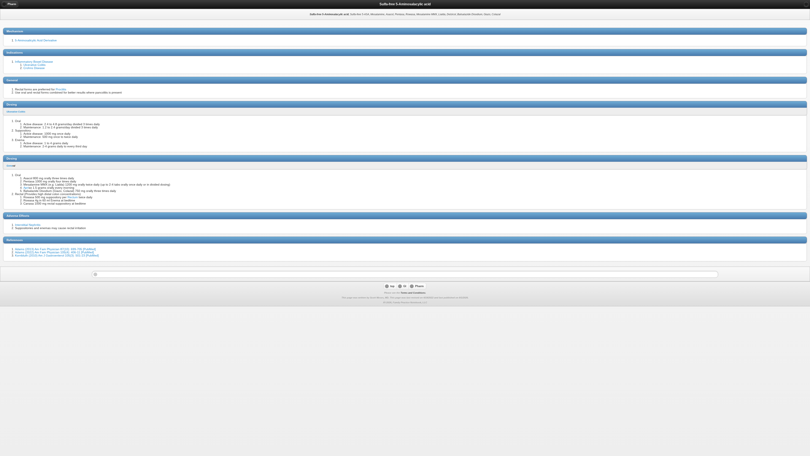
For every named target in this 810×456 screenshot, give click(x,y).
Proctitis (61, 89)
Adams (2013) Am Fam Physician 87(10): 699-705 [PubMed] (55, 249)
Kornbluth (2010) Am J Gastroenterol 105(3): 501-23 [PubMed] (57, 255)
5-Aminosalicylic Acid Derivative (36, 40)
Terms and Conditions (413, 293)
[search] (806, 4)
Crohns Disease (34, 68)
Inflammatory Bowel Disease (34, 61)
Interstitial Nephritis (27, 225)
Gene (9, 165)
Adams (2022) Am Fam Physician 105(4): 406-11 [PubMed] (54, 252)
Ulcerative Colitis (34, 64)
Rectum (73, 197)
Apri (26, 187)
